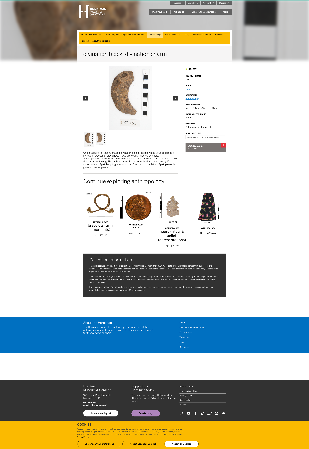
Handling (85, 41)
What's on (179, 11)
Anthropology (155, 34)
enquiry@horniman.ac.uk (133, 290)
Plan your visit (159, 11)
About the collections (101, 41)
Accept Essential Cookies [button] (143, 443)
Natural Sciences (172, 34)
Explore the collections (204, 11)
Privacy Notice (185, 395)
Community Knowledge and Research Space (125, 34)
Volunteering (185, 337)
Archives (219, 34)
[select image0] (89, 139)
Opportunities (185, 332)
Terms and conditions (188, 391)
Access (177, 3)
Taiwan (189, 89)
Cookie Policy (82, 437)
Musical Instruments (202, 34)
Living (186, 34)
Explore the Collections (91, 34)
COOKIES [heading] (84, 424)
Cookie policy (185, 400)
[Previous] (85, 98)
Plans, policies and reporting (191, 327)
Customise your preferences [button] (99, 443)
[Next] (175, 98)
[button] (198, 3)
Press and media (186, 386)
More (225, 11)
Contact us (184, 347)
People (182, 322)
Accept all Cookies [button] (181, 443)
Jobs (181, 342)
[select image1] (101, 138)
